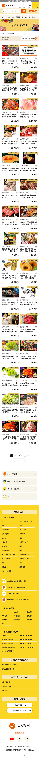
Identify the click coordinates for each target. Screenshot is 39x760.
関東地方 (4, 616)
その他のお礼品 (6, 571)
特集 (33, 17)
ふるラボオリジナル (26, 521)
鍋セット (22, 550)
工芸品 (4, 567)
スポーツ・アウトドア (27, 558)
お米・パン (5, 525)
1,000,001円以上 (7, 651)
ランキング (11, 17)
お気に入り (24, 7)
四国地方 (17, 620)
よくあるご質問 (6, 686)
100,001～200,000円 (26, 643)
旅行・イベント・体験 (9, 554)
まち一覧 (27, 17)
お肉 (21, 525)
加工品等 (4, 546)
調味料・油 (5, 550)
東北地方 (29, 612)
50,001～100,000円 (8, 643)
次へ (19, 460)
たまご (4, 538)
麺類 (21, 546)
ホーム (4, 33)
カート (29, 7)
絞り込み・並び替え (28, 38)
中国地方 (4, 620)
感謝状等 (22, 567)
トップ (4, 17)
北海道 (16, 612)
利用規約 (9, 746)
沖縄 (3, 623)
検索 (24, 11)
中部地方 (17, 616)
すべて (4, 521)
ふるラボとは (6, 682)
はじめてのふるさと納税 (9, 664)
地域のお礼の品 (24, 554)
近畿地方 (29, 616)
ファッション (24, 563)
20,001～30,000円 (7, 639)
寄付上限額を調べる (8, 669)
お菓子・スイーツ (25, 542)
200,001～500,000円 (8, 647)
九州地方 (29, 620)
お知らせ (4, 690)
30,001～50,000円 (26, 639)
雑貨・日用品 (6, 558)
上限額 (19, 7)
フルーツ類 (5, 529)
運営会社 (31, 750)
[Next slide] (37, 17)
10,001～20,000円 (26, 635)
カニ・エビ (23, 529)
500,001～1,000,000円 (27, 647)
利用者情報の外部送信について (15, 750)
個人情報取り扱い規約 (22, 746)
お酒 (21, 538)
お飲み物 (4, 542)
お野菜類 (22, 534)
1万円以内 (5, 635)
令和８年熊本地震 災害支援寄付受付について (19, 1)
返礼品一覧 (19, 17)
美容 (3, 563)
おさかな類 (5, 534)
